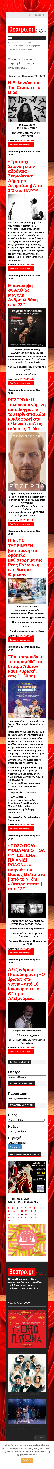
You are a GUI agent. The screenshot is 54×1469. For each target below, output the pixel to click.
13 (26, 1211)
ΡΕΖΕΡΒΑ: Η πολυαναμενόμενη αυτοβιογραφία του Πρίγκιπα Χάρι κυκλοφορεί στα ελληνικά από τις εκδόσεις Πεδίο (27, 414)
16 (9, 1214)
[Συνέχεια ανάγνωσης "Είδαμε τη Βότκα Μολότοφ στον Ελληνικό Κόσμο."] (27, 1373)
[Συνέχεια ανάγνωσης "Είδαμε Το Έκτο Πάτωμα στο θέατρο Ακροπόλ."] (27, 1329)
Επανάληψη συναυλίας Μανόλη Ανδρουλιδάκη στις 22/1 (23, 295)
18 (18, 1214)
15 (35, 1211)
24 (13, 1217)
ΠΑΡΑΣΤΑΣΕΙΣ (26, 140)
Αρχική (28, 43)
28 (30, 1217)
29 (35, 1217)
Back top (39, 1438)
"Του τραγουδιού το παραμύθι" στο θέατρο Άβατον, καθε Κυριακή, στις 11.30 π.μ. (26, 666)
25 (18, 1217)
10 (13, 1211)
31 (13, 1220)
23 (9, 1217)
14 (30, 1211)
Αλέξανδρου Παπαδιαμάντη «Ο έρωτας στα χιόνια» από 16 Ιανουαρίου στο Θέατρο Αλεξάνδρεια (26, 984)
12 (22, 1211)
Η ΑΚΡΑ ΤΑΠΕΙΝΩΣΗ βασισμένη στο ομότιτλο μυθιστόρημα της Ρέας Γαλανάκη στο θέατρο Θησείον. (25, 558)
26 (22, 1217)
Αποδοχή (27, 1460)
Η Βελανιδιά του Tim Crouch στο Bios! (24, 87)
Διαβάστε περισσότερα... (21, 144)
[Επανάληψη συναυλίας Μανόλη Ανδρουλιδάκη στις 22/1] (27, 327)
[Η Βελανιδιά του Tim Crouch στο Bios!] (27, 108)
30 (9, 1220)
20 (26, 1214)
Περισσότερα (27, 1465)
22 (35, 1214)
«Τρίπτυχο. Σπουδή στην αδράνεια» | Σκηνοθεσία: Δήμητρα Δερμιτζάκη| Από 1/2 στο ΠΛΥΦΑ (25, 176)
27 (26, 1217)
